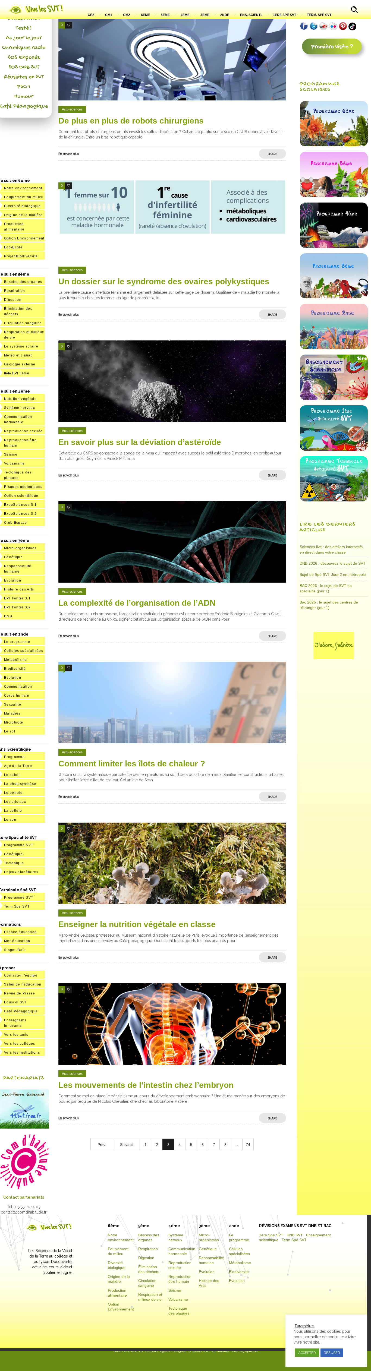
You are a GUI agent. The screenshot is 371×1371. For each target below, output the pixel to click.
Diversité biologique (22, 206)
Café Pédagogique (21, 1011)
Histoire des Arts (19, 589)
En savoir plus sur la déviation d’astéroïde (139, 442)
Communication (18, 686)
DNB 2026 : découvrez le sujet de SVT (333, 563)
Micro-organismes (20, 548)
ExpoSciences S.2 (20, 514)
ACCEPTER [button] (307, 1353)
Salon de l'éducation (23, 984)
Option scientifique (21, 496)
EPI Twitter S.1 (17, 598)
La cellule (13, 811)
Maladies (12, 713)
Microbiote (13, 722)
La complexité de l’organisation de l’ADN (137, 602)
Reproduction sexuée (23, 431)
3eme (204, 15)
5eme (165, 15)
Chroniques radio (24, 47)
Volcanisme (14, 463)
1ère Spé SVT (271, 1235)
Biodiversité (15, 669)
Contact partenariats (23, 1197)
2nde (224, 15)
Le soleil (12, 775)
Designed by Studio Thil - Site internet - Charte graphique (215, 1351)
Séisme (10, 454)
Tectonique (14, 863)
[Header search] (354, 10)
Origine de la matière (23, 215)
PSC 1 (23, 86)
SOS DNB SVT (23, 67)
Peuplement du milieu (24, 197)
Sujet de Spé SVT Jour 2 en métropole (333, 574)
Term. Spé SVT (319, 15)
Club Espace (15, 523)
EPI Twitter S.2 (17, 607)
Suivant (126, 1144)
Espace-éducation (20, 932)
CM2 (126, 15)
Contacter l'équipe (20, 975)
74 (248, 1144)
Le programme (17, 642)
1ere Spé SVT (284, 15)
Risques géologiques (23, 487)
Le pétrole (13, 793)
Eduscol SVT (15, 1002)
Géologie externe (19, 364)
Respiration (14, 291)
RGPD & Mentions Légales (150, 1351)
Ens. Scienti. (251, 15)
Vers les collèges (19, 1043)
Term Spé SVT (17, 906)
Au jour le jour (24, 38)
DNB (8, 616)
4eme (185, 15)
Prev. (102, 1144)
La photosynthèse (20, 784)
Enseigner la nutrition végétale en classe (137, 924)
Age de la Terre (18, 766)
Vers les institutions (22, 1052)
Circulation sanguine (23, 323)
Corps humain (16, 695)
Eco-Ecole (13, 247)
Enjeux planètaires (21, 872)
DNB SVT (295, 1235)
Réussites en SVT (24, 77)
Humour (23, 96)
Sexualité (12, 704)
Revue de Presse (19, 993)
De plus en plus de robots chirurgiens (131, 120)
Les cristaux (15, 802)
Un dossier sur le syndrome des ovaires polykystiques (163, 281)
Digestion (12, 300)
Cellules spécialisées (23, 651)
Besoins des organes (23, 282)
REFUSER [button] (332, 1353)
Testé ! (24, 28)
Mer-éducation (17, 941)
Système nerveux (19, 408)
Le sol (9, 731)
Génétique (13, 557)
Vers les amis (16, 1035)
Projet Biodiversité (21, 256)
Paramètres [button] (305, 1326)
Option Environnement (24, 238)
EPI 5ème (16, 373)
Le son (10, 820)
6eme (145, 15)
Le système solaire (21, 346)
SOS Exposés (24, 57)
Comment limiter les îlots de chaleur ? (131, 763)
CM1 (108, 15)
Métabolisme (15, 660)
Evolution (12, 580)
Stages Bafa (15, 950)
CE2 (91, 15)
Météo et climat (18, 355)
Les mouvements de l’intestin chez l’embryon (146, 1085)
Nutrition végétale (20, 399)
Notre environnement (23, 188)
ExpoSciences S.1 (20, 505)
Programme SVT (18, 845)
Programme (14, 757)
